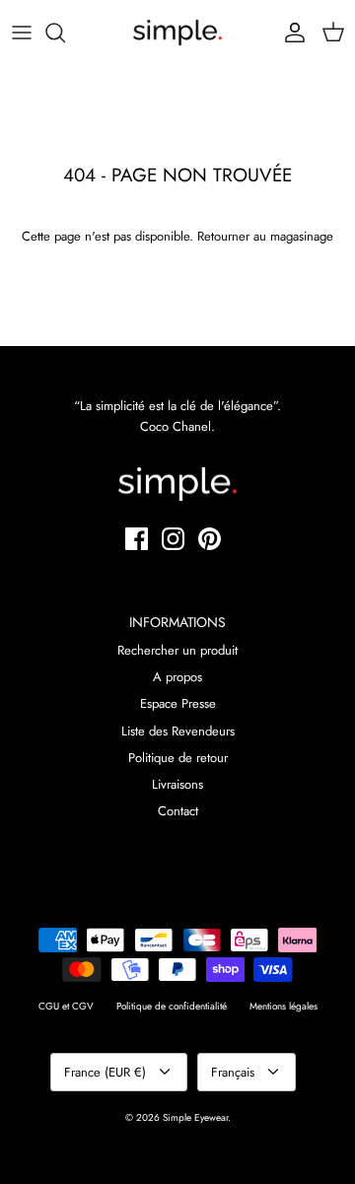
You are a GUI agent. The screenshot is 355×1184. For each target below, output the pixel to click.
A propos (177, 676)
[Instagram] (173, 538)
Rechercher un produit (177, 650)
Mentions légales (283, 1006)
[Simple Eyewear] (177, 32)
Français (232, 1072)
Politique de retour (178, 757)
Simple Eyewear (195, 1117)
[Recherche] (65, 32)
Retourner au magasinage (265, 236)
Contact (178, 810)
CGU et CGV (66, 1006)
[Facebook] (136, 538)
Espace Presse (178, 703)
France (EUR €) (105, 1072)
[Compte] (290, 32)
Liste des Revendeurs (178, 731)
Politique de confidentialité (171, 1006)
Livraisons (177, 784)
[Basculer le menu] (21, 32)
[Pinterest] (209, 538)
